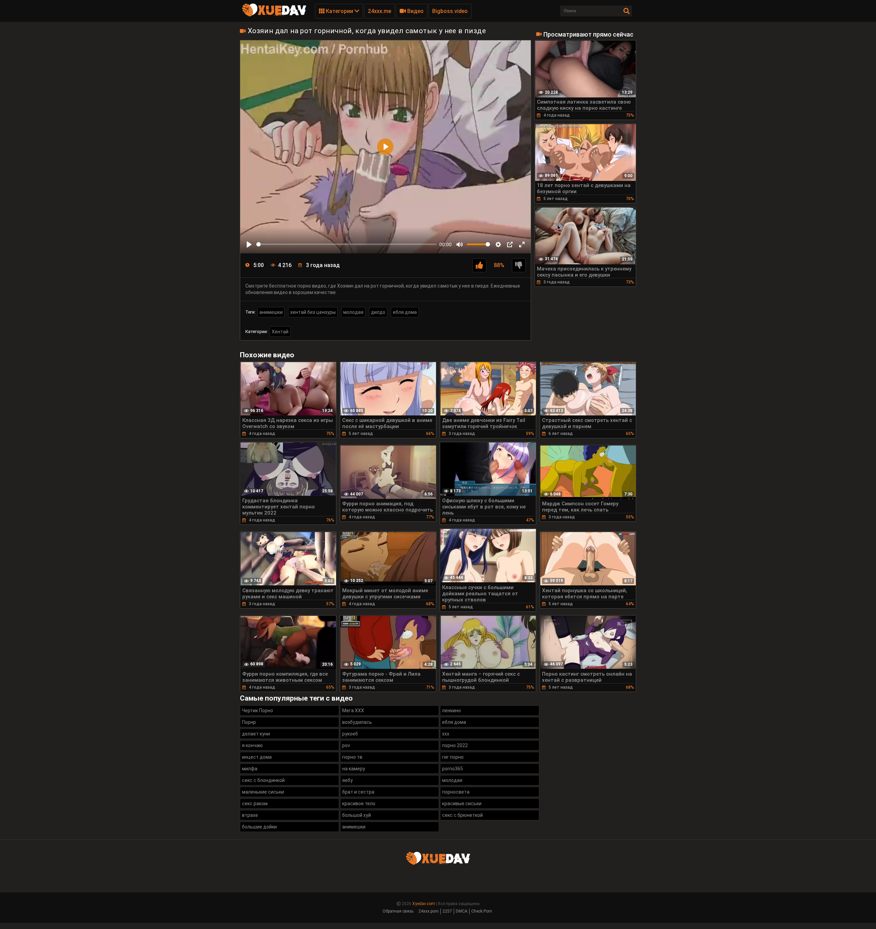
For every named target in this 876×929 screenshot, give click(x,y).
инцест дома (257, 757)
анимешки (271, 312)
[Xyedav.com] (274, 15)
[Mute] (459, 244)
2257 (447, 911)
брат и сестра (358, 792)
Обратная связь (398, 911)
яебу (347, 780)
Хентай (280, 331)
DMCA (461, 911)
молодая (353, 312)
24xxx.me (379, 11)
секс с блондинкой (263, 780)
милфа (249, 768)
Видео (415, 11)
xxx (445, 733)
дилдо (378, 312)
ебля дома (405, 312)
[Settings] (498, 244)
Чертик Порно (257, 710)
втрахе (250, 815)
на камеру (353, 768)
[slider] (346, 244)
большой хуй (356, 815)
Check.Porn (481, 911)
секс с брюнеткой (462, 815)
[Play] (249, 244)
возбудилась (357, 722)
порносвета (455, 792)
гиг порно (453, 757)
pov (346, 745)
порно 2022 (455, 745)
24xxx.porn (428, 911)
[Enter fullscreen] (521, 244)
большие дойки (259, 827)
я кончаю (252, 745)
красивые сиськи (461, 803)
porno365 (452, 768)
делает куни (256, 733)
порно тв (352, 757)
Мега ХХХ (353, 710)
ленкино (451, 710)
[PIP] (509, 244)
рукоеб (350, 733)
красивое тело (358, 803)
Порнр (249, 722)
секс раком (255, 803)
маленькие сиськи (263, 792)
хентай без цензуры (313, 312)
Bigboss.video (450, 11)
